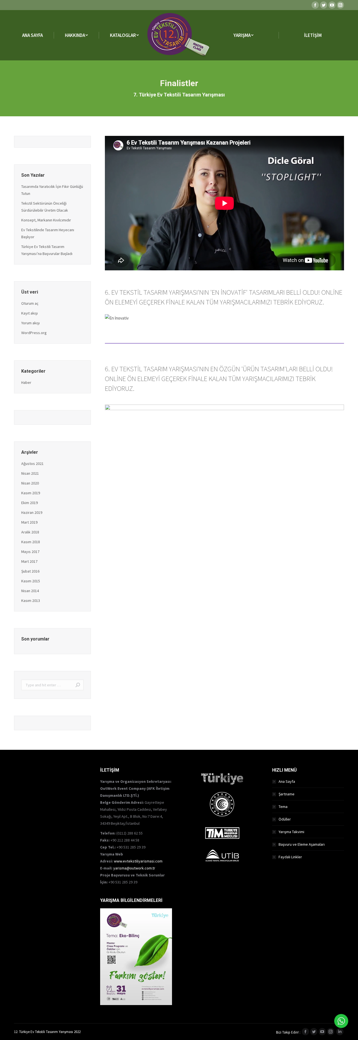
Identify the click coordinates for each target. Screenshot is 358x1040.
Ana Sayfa (287, 781)
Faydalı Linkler (290, 856)
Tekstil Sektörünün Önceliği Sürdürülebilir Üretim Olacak (44, 207)
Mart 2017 (29, 561)
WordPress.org (34, 332)
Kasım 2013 (30, 600)
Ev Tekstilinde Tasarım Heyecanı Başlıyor (47, 233)
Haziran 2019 (31, 512)
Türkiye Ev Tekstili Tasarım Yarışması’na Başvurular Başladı (46, 250)
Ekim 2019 (29, 502)
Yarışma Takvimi (291, 831)
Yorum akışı (30, 322)
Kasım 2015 (30, 580)
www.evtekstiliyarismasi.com (138, 861)
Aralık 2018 (30, 532)
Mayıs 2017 (30, 551)
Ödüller (285, 819)
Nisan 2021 (30, 473)
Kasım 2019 (30, 492)
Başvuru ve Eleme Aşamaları (302, 844)
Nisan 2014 (30, 590)
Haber (26, 382)
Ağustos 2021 (32, 463)
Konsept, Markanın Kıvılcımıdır (46, 220)
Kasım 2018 (30, 541)
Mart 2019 (29, 522)
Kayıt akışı (29, 313)
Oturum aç (29, 303)
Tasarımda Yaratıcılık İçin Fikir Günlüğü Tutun (52, 190)
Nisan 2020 (30, 483)
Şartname (287, 793)
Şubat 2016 (30, 571)
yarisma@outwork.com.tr (134, 868)
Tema (283, 806)
